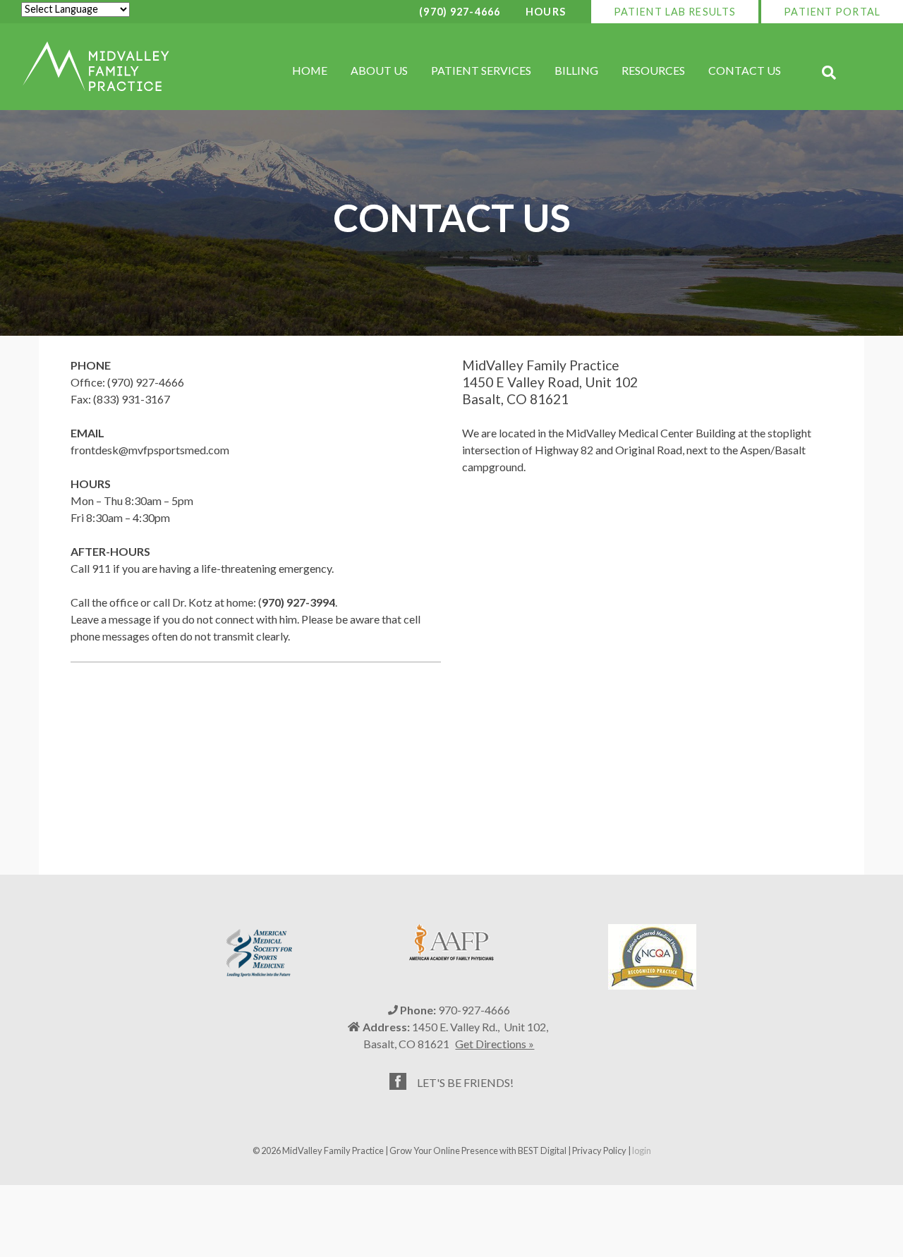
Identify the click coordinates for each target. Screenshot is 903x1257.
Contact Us (744, 70)
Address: (386, 1026)
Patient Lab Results (675, 12)
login (641, 1150)
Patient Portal (832, 12)
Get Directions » (494, 1043)
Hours (546, 12)
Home (309, 70)
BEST (528, 1150)
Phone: (418, 1009)
